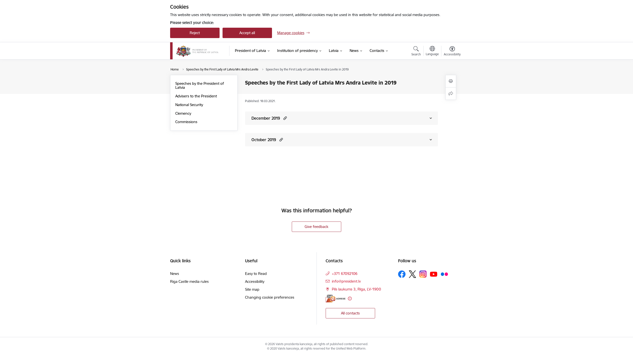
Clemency (183, 113)
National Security (189, 104)
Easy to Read (256, 273)
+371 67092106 (345, 273)
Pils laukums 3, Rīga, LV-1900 (356, 289)
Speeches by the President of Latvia (199, 85)
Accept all (247, 32)
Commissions (186, 121)
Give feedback (316, 226)
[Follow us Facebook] (402, 274)
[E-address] (335, 298)
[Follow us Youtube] (433, 274)
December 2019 (265, 118)
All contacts (350, 313)
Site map (252, 289)
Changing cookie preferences (269, 297)
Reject (195, 32)
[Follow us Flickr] (444, 274)
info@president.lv (346, 281)
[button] (284, 118)
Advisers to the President (196, 96)
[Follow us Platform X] (412, 274)
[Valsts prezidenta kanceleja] (197, 51)
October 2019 (263, 139)
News (174, 273)
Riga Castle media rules (189, 281)
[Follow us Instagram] (423, 274)
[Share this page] (451, 94)
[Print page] (451, 81)
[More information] (350, 298)
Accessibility (254, 281)
